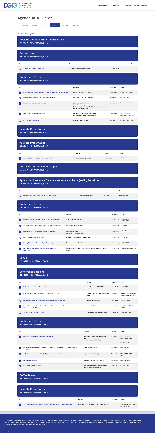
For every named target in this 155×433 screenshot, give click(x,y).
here (74, 422)
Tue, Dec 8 (45, 25)
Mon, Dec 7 (35, 25)
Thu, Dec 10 (65, 25)
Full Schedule (25, 25)
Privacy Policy (40, 422)
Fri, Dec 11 (75, 25)
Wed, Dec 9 (55, 25)
